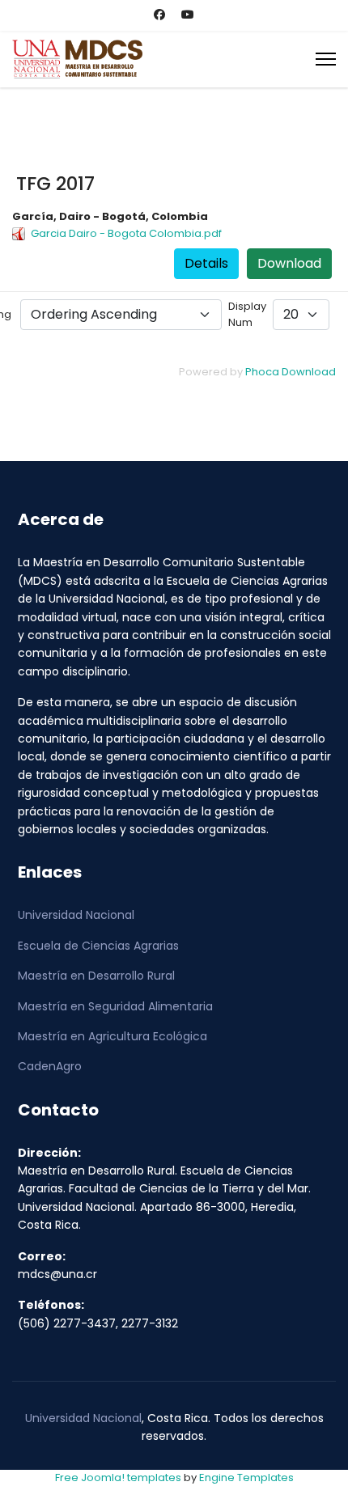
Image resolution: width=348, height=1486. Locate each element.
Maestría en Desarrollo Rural (96, 975)
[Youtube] (187, 14)
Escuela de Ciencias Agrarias (98, 946)
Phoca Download (290, 371)
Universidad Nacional (76, 915)
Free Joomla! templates (118, 1477)
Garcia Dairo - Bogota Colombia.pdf (126, 233)
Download (289, 263)
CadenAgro (50, 1066)
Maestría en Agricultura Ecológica (112, 1036)
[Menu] (326, 59)
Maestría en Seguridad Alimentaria (115, 1006)
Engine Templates (246, 1477)
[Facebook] (159, 14)
